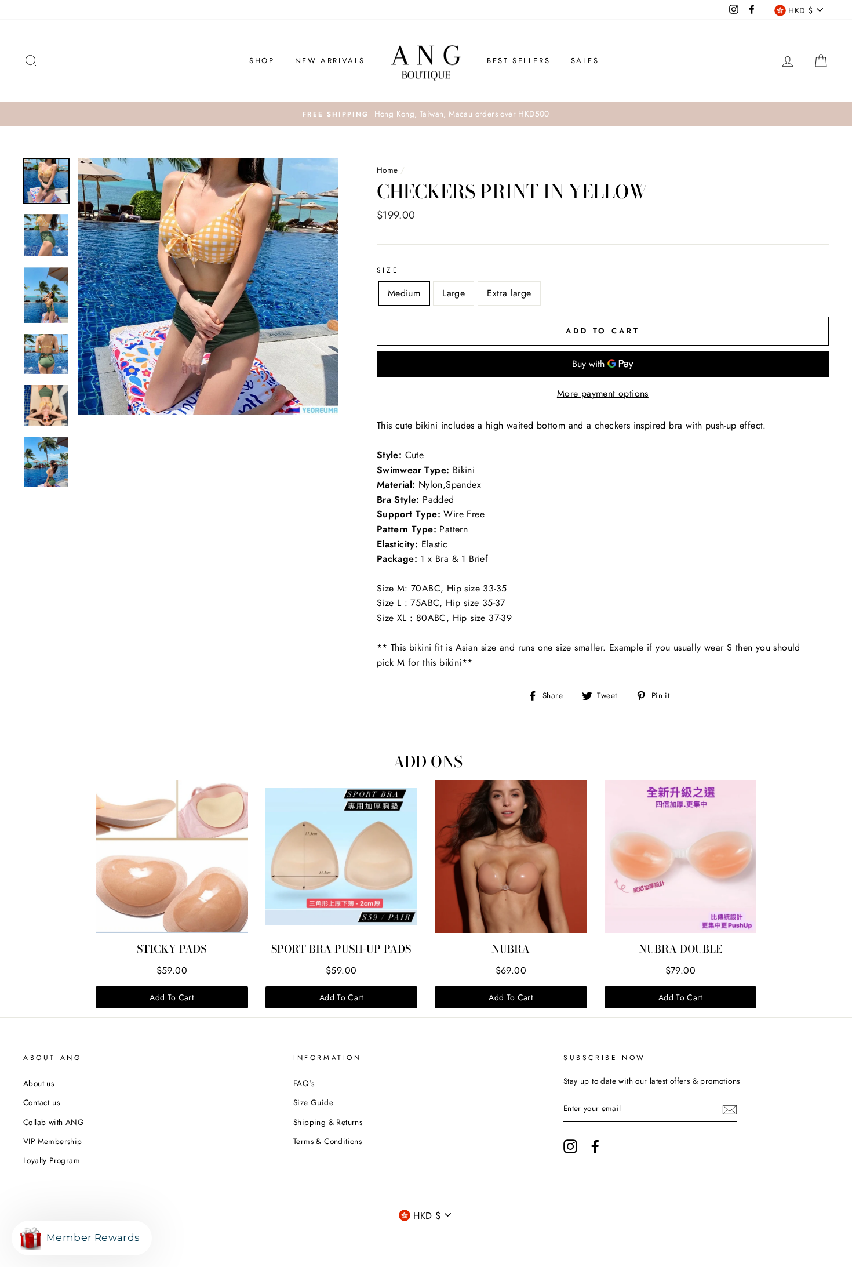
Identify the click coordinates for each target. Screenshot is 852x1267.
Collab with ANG (53, 1122)
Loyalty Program (51, 1160)
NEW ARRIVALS (330, 60)
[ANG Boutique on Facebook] (595, 1146)
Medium (404, 293)
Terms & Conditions (327, 1141)
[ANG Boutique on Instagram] (570, 1146)
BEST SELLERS (518, 60)
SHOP (261, 60)
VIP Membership (52, 1141)
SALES (585, 60)
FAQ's (303, 1083)
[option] (426, 114)
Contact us (41, 1102)
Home (387, 170)
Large (453, 293)
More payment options (603, 393)
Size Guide (313, 1102)
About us (38, 1083)
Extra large (509, 293)
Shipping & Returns (327, 1122)
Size (388, 270)
